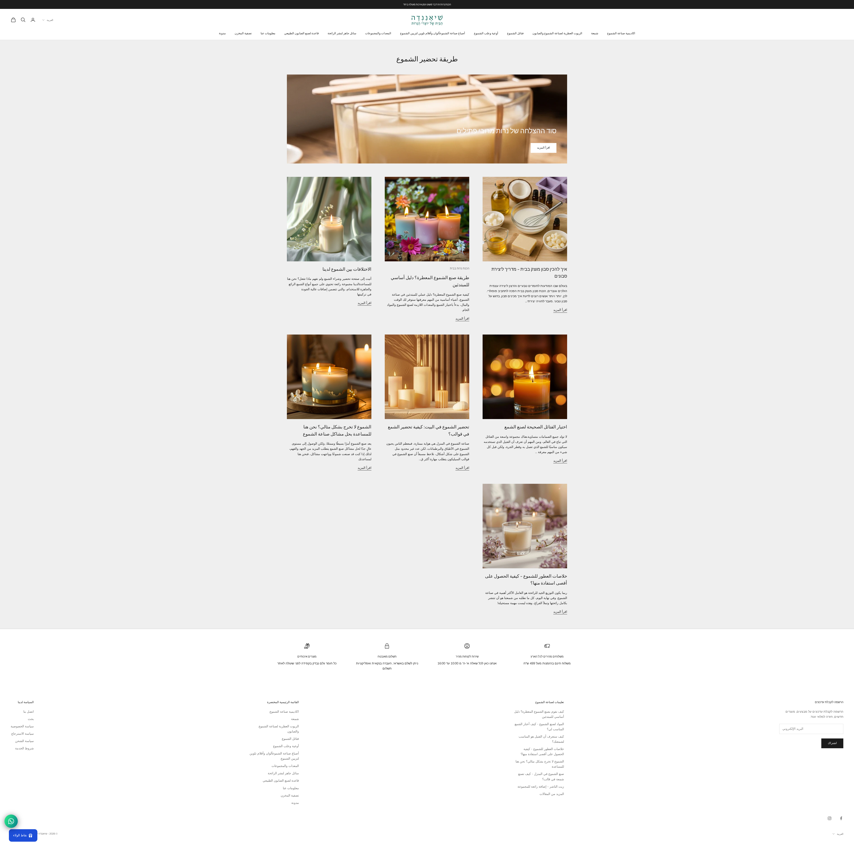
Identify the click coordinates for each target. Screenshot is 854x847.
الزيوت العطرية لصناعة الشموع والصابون (557, 33)
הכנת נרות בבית (459, 268)
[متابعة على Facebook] (841, 818)
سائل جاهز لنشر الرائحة (342, 33)
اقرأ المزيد (543, 148)
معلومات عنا (268, 33)
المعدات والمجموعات (378, 33)
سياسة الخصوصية (22, 726)
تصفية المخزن (243, 33)
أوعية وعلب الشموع (486, 33)
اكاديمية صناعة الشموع (621, 33)
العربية (50, 20)
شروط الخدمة (24, 748)
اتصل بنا (28, 712)
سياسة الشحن (24, 741)
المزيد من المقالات (552, 794)
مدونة (222, 33)
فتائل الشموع (515, 33)
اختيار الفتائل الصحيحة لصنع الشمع (535, 427)
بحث (31, 719)
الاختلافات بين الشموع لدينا (346, 269)
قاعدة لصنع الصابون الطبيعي (301, 33)
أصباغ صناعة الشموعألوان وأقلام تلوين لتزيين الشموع (432, 33)
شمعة (594, 33)
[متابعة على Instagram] (829, 818)
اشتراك (832, 743)
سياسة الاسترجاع (22, 734)
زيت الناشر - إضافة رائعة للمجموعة (541, 786)
